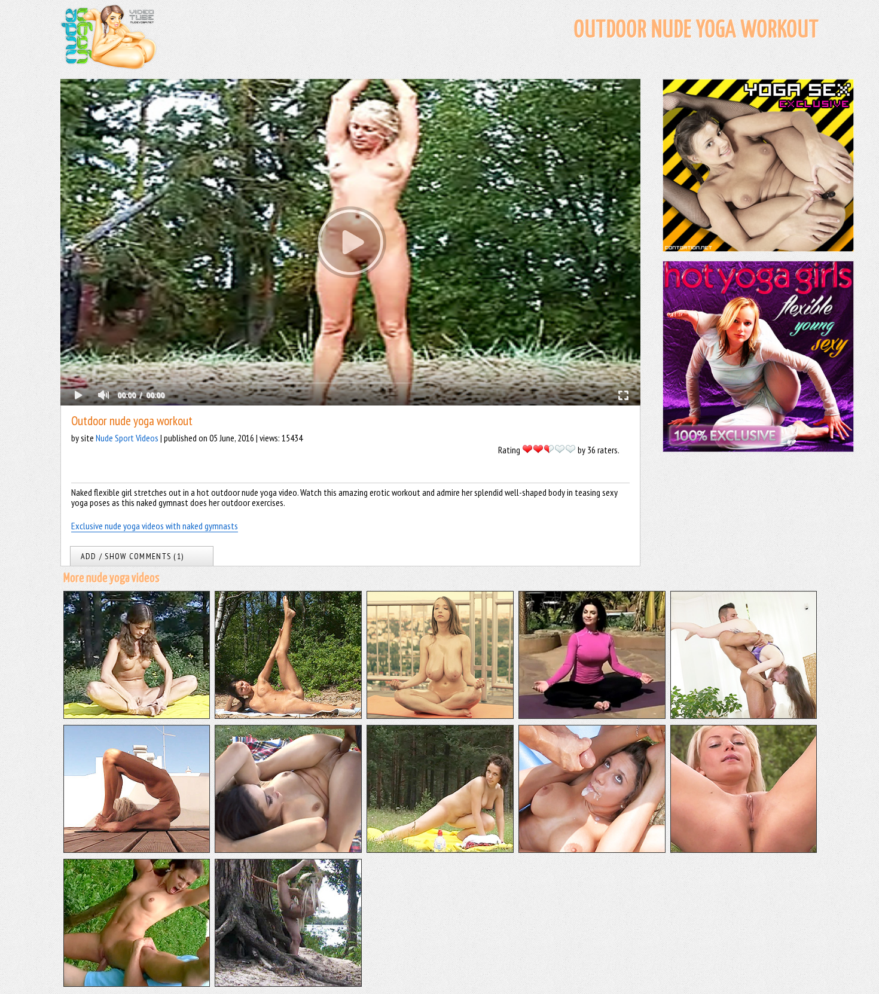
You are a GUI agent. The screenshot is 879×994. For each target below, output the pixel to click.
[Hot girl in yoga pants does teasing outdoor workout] (592, 715)
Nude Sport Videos (127, 438)
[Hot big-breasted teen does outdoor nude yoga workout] (440, 715)
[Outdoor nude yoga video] (440, 849)
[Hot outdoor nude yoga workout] (136, 715)
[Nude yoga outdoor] (136, 849)
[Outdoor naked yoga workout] (288, 715)
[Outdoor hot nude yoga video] (288, 983)
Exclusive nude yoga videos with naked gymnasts (154, 526)
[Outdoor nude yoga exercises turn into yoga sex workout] (743, 715)
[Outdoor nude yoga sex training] (288, 849)
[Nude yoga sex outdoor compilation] (136, 983)
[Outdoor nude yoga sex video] (592, 849)
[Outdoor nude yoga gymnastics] (743, 849)
